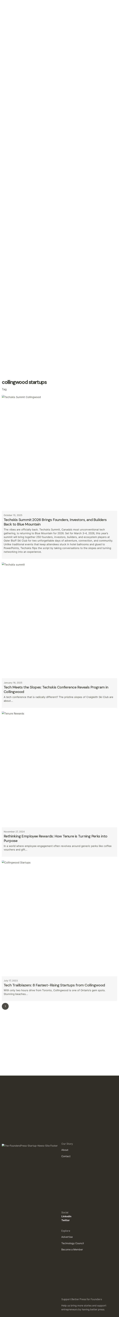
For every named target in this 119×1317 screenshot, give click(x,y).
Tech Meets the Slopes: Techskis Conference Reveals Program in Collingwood (56, 689)
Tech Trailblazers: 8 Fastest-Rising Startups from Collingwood (54, 985)
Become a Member (72, 1249)
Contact (66, 1156)
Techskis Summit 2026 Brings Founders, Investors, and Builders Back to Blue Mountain (55, 522)
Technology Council (72, 1243)
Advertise (67, 1236)
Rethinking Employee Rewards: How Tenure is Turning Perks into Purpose (55, 838)
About (64, 1149)
